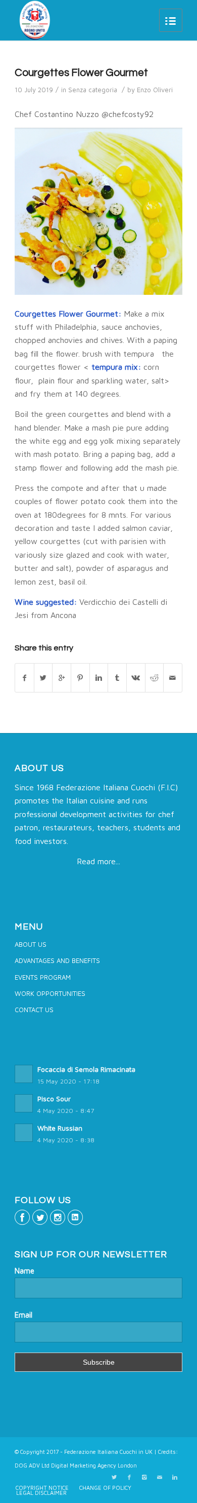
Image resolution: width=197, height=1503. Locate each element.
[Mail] (159, 1477)
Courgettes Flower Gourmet (81, 72)
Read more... (98, 861)
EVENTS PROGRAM (43, 977)
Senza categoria (92, 90)
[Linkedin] (174, 1477)
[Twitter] (114, 1477)
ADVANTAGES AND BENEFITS (57, 960)
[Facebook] (129, 1477)
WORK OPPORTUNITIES (50, 993)
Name (24, 1270)
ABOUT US (30, 944)
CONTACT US (34, 1010)
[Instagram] (144, 1477)
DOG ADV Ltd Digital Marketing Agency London (76, 1465)
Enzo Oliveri (155, 90)
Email (23, 1315)
